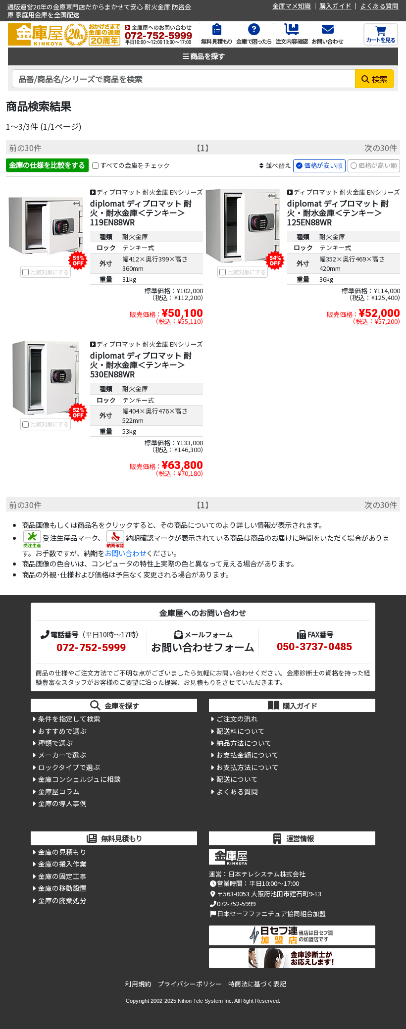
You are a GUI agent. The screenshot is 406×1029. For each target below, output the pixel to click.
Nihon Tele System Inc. (205, 1001)
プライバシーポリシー (189, 983)
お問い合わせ (125, 553)
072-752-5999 (91, 648)
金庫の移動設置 (62, 888)
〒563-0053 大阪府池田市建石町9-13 (269, 893)
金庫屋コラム (59, 791)
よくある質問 (379, 6)
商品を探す (207, 56)
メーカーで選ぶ (62, 755)
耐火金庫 (135, 236)
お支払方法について (247, 767)
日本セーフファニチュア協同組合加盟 (271, 913)
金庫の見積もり (62, 852)
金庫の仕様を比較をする (47, 164)
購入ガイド (335, 6)
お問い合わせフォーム (202, 646)
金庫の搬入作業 (62, 864)
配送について (237, 779)
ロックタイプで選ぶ (69, 767)
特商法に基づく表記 (257, 983)
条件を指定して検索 (69, 718)
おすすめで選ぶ (62, 731)
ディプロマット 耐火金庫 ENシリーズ (150, 192)
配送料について (240, 731)
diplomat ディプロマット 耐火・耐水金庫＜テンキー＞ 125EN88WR (338, 212)
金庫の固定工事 (62, 876)
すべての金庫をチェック (135, 165)
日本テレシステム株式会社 (266, 873)
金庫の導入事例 (62, 803)
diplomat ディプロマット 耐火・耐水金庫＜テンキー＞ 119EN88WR (141, 212)
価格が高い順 (377, 165)
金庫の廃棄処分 (62, 900)
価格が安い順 (323, 165)
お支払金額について (247, 755)
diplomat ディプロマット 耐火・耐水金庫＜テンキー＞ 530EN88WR (141, 364)
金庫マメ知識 (291, 6)
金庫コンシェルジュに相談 (79, 779)
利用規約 (138, 983)
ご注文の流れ (237, 718)
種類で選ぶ (55, 743)
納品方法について (244, 743)
